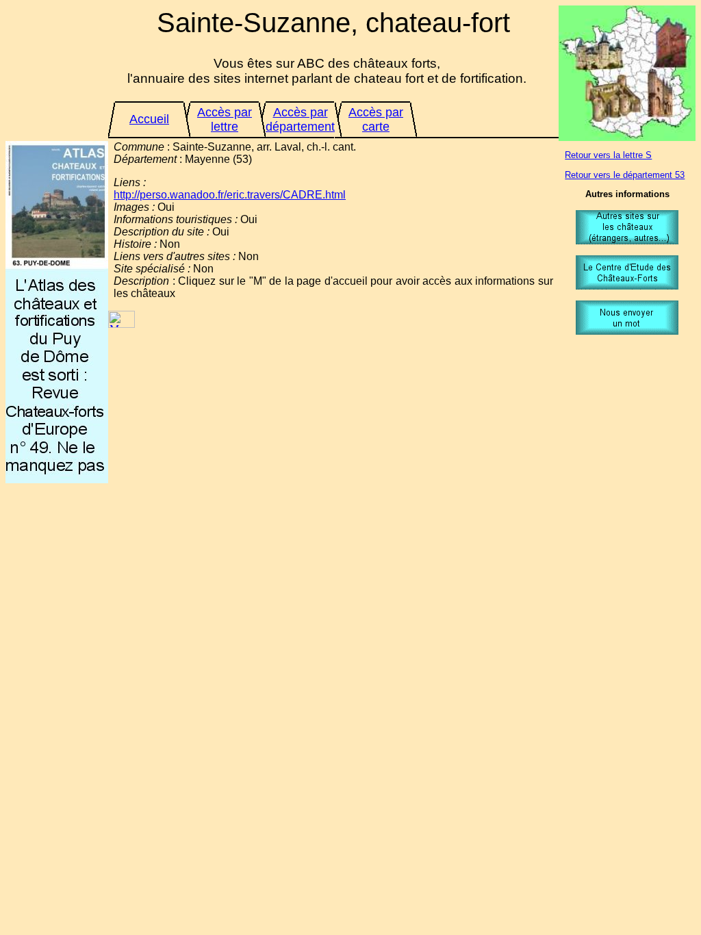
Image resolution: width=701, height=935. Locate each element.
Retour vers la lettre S (608, 155)
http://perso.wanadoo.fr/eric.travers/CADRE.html (230, 195)
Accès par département (300, 119)
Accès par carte (375, 119)
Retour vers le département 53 (625, 175)
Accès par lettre (224, 119)
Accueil (149, 119)
